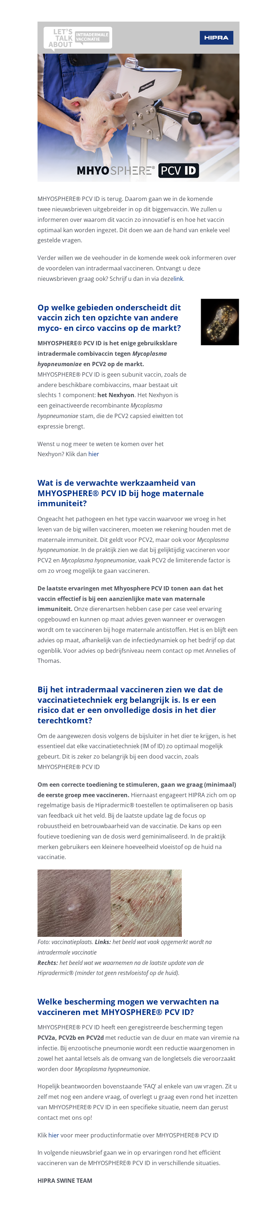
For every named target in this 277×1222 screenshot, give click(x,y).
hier (93, 454)
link (178, 279)
